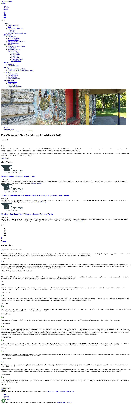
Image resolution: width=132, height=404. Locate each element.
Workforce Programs (14, 78)
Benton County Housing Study (17, 69)
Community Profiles (13, 51)
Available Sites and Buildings (16, 46)
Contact (6, 8)
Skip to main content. (7, 1)
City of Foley (15, 53)
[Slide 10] (17, 249)
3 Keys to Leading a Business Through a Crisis (18, 176)
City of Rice (14, 56)
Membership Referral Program (16, 41)
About (6, 23)
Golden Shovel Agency (64, 402)
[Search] (1, 238)
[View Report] (3, 241)
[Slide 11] (19, 249)
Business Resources (13, 65)
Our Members (12, 36)
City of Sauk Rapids (17, 59)
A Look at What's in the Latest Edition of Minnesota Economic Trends (27, 214)
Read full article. (5, 158)
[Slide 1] (1, 249)
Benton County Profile (14, 49)
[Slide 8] (14, 249)
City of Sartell (15, 57)
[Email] (5, 235)
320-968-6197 (51, 391)
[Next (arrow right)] (3, 224)
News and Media (9, 80)
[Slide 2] (3, 249)
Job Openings (12, 30)
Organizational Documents (15, 28)
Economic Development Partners (17, 33)
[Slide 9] (16, 249)
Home (6, 6)
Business (6, 62)
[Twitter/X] (5, 230)
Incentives (11, 64)
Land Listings (12, 48)
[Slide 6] (10, 249)
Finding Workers (12, 74)
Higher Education (13, 75)
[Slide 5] (8, 249)
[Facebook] (4, 228)
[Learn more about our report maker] (5, 241)
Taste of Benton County (14, 86)
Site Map (6, 398)
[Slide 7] (12, 249)
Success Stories (12, 82)
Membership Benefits (14, 38)
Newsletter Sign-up (13, 85)
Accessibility (8, 399)
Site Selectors (8, 44)
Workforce (7, 72)
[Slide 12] (21, 249)
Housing (6, 67)
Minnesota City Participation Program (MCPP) (21, 70)
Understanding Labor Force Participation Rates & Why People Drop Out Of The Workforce (35, 195)
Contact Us (11, 32)
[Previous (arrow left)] (1, 224)
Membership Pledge (13, 40)
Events (6, 9)
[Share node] (1, 225)
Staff (9, 27)
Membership (7, 35)
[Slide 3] (5, 249)
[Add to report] (2, 241)
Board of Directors (13, 25)
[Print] (5, 233)
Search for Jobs (12, 77)
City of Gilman (15, 54)
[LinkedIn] (5, 232)
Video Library (12, 83)
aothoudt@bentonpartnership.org (64, 391)
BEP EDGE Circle (13, 43)
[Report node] (1, 240)
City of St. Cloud (16, 61)
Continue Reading (36, 183)
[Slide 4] (7, 249)
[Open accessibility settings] (3, 401)
